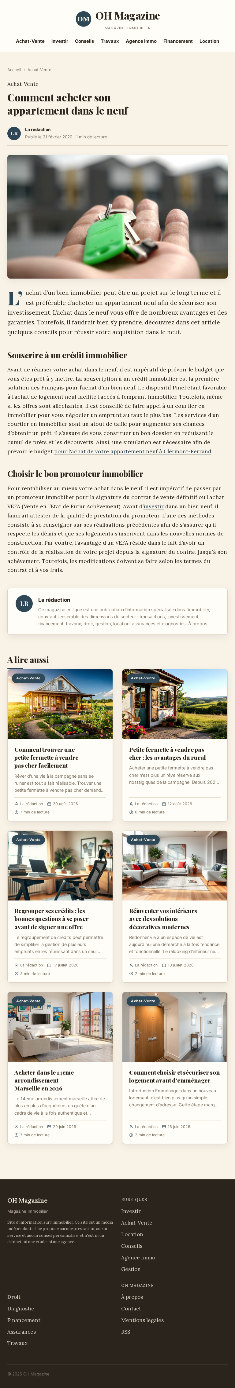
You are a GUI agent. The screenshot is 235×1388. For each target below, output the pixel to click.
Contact (131, 1308)
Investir (59, 41)
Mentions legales (142, 1320)
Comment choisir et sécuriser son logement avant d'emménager (174, 1076)
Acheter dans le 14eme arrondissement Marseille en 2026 (44, 1080)
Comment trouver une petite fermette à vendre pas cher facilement (46, 757)
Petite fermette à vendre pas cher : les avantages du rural (167, 753)
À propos (197, 623)
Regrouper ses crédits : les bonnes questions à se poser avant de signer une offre (51, 918)
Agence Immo (141, 41)
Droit (14, 1297)
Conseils (84, 41)
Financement (178, 41)
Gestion (131, 1269)
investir (154, 506)
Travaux (110, 41)
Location (209, 41)
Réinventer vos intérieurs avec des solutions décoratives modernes (163, 918)
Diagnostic (20, 1308)
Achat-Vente (30, 41)
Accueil (14, 69)
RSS (125, 1331)
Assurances (21, 1331)
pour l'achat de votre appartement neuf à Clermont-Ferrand (132, 451)
